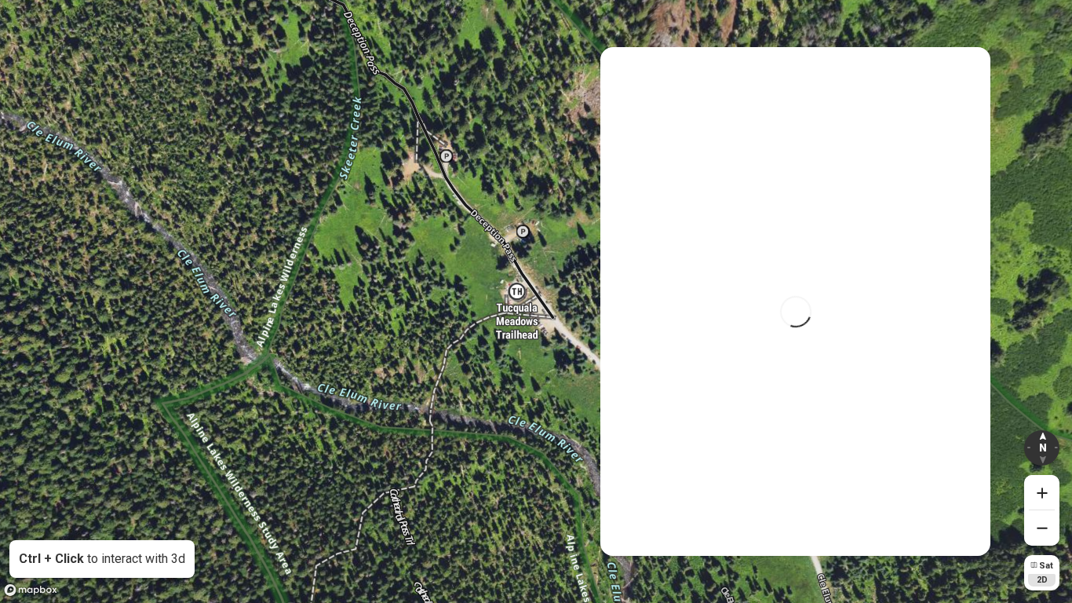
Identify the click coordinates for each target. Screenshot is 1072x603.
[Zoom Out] (1041, 528)
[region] (536, 301)
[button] (1041, 448)
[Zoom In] (1041, 492)
